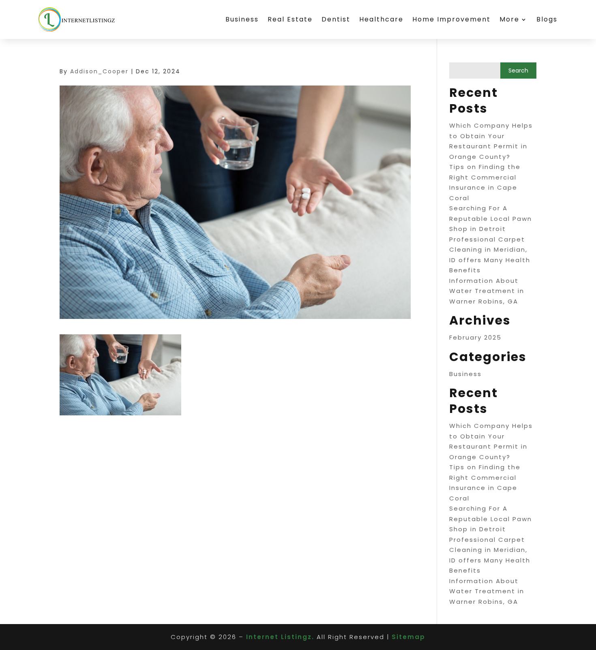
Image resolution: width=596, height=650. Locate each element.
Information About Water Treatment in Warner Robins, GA (486, 291)
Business (242, 19)
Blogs (546, 19)
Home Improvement (451, 19)
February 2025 (475, 337)
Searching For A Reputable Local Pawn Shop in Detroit (490, 218)
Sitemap (408, 637)
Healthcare (381, 19)
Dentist (336, 19)
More (509, 19)
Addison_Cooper (99, 71)
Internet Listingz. (280, 637)
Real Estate (290, 19)
